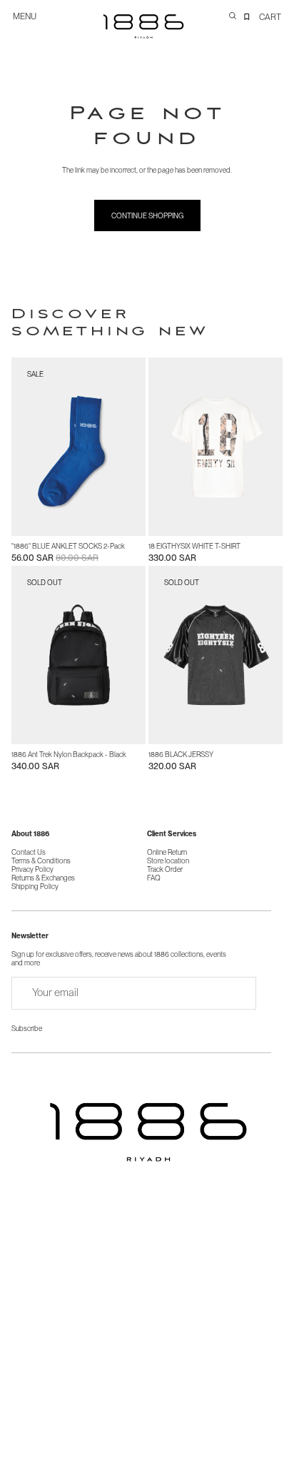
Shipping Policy (35, 886)
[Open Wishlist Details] (246, 16)
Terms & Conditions (41, 860)
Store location (168, 860)
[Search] (232, 15)
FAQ (154, 877)
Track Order (165, 869)
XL (240, 521)
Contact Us (28, 852)
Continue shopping (147, 215)
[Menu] (30, 22)
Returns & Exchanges (43, 877)
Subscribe (26, 1028)
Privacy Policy (32, 869)
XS (165, 521)
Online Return (167, 852)
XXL (263, 521)
